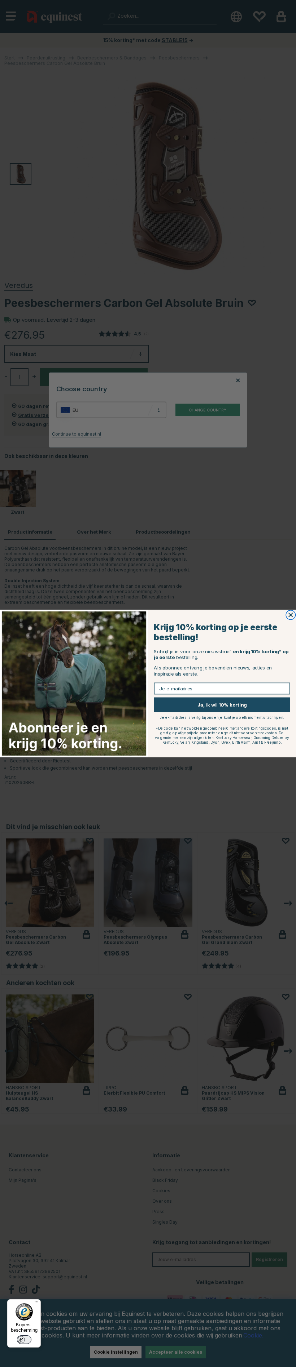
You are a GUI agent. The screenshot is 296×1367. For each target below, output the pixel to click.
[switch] (24, 1339)
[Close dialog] (290, 615)
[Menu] (36, 1303)
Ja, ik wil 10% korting (222, 705)
